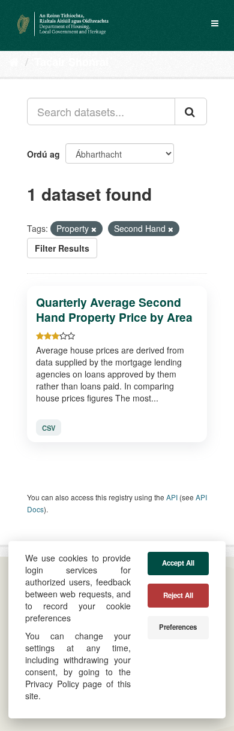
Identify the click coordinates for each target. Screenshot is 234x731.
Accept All (178, 563)
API (172, 497)
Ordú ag (43, 154)
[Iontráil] (191, 111)
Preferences (178, 627)
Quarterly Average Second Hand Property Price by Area (114, 309)
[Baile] (14, 61)
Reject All (178, 595)
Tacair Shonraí (71, 62)
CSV (48, 428)
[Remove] (94, 229)
